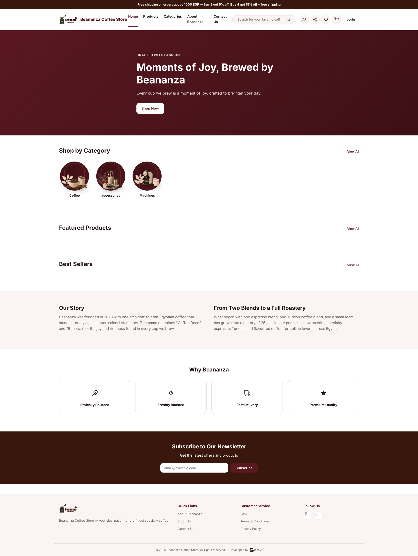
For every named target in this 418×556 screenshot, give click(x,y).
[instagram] (318, 516)
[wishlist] (325, 19)
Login (351, 19)
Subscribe (244, 468)
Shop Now (150, 108)
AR (304, 19)
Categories (173, 16)
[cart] (336, 19)
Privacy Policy (250, 529)
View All (353, 151)
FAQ (243, 514)
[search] (288, 19)
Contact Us (220, 19)
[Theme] (315, 19)
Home (133, 16)
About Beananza (195, 19)
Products (150, 16)
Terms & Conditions (255, 521)
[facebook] (308, 516)
